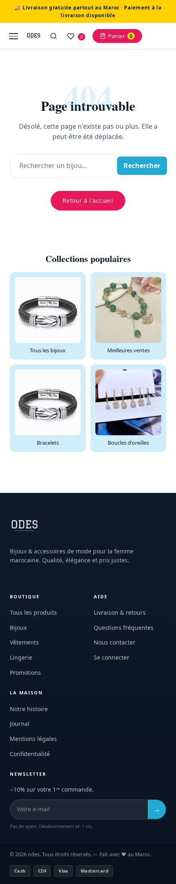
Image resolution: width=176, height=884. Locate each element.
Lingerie (21, 657)
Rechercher (142, 165)
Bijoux (18, 627)
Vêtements (24, 642)
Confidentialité (30, 754)
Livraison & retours (120, 612)
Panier (120, 36)
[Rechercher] (53, 36)
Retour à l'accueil (88, 200)
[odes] (33, 36)
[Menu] (13, 36)
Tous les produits (33, 612)
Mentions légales (33, 739)
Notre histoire (29, 709)
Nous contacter (114, 642)
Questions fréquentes (123, 627)
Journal (19, 723)
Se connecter (111, 657)
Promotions (25, 672)
